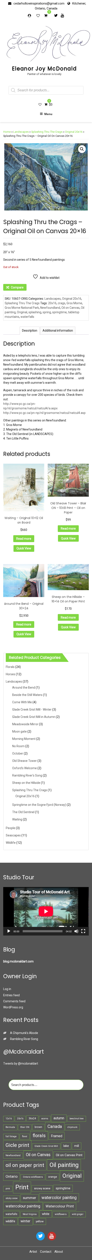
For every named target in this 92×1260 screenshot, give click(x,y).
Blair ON (24, 1127)
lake (66, 1146)
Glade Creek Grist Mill (46, 1146)
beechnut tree (77, 1118)
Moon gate (19, 731)
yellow (40, 1221)
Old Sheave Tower (24, 761)
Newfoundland (50, 307)
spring (47, 312)
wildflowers (61, 1214)
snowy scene (42, 1188)
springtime (59, 312)
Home (7, 131)
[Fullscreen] (83, 931)
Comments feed (14, 1001)
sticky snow (12, 1198)
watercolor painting (59, 1197)
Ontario (12, 1176)
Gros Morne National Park (22, 307)
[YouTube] (51, 1236)
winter (25, 1221)
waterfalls (27, 316)
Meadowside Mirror (25, 724)
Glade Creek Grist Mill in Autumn (33, 717)
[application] (46, 911)
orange (52, 1176)
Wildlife (11, 842)
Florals (10, 667)
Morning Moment (24, 739)
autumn (58, 1118)
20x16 (52, 303)
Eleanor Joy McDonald (44, 68)
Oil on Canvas (70, 307)
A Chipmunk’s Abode (24, 1033)
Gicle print (17, 1145)
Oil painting (64, 1164)
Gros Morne (74, 303)
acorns (44, 1118)
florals (39, 1135)
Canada (54, 1126)
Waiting (17, 819)
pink (8, 1188)
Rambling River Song (24, 1039)
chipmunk (72, 1127)
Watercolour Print (60, 1206)
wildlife (10, 1221)
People (10, 828)
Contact (45, 1252)
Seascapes (13, 835)
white (45, 1214)
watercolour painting (23, 1206)
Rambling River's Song (27, 775)
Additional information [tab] (58, 330)
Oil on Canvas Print (69, 1155)
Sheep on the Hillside (26, 782)
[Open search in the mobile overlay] (46, 90)
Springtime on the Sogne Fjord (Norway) (39, 804)
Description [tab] (29, 330)
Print (22, 1187)
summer (29, 1198)
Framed (56, 1136)
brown (38, 1127)
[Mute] (76, 931)
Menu (48, 114)
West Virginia (30, 1214)
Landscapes (21, 131)
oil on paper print (25, 1165)
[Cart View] (45, 16)
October (17, 753)
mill (76, 1146)
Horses (10, 674)
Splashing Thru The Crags (46, 131)
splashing (34, 312)
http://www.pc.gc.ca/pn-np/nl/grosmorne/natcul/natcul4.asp (44, 413)
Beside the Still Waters (27, 695)
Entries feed (11, 995)
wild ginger (77, 1214)
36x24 (32, 1118)
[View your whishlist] (38, 15)
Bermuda (10, 1127)
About (58, 1252)
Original (22, 312)
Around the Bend (23, 687)
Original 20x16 (73, 131)
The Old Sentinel (23, 812)
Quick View (23, 548)
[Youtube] (62, 15)
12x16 (9, 1118)
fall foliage (11, 1136)
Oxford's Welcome (24, 768)
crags (61, 303)
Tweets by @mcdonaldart (20, 1063)
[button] (82, 149)
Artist (33, 1252)
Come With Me (22, 702)
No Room (18, 746)
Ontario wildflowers (33, 1177)
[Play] (9, 931)
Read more (23, 538)
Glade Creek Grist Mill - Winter (32, 709)
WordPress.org (13, 1007)
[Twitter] (56, 15)
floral (24, 1136)
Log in (7, 989)
